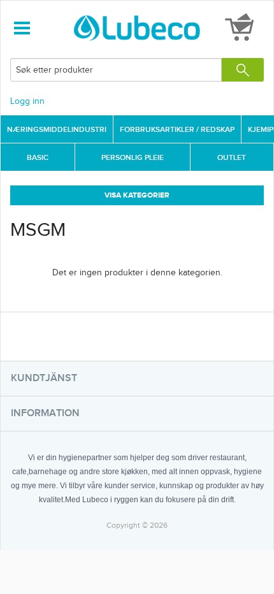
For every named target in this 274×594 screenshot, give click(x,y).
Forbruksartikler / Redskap (177, 129)
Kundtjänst (44, 378)
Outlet (231, 158)
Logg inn (27, 101)
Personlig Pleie (132, 158)
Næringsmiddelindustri (56, 129)
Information (45, 413)
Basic (37, 158)
